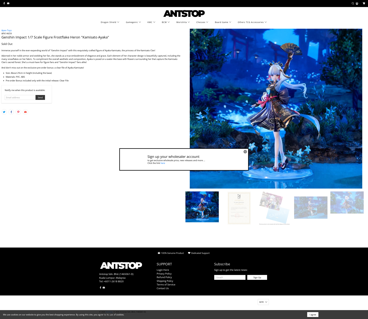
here (163, 163)
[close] (245, 151)
